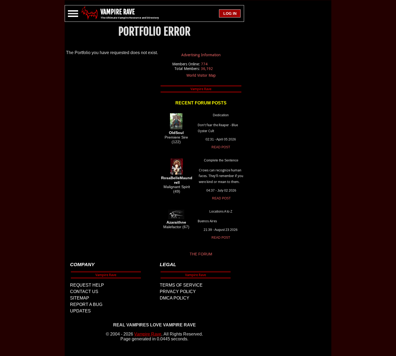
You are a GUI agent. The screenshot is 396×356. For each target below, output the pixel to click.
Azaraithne (176, 222)
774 (204, 64)
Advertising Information (201, 55)
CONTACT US (84, 291)
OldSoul (176, 133)
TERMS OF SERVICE (181, 285)
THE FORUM (201, 254)
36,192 (207, 68)
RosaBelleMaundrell (176, 180)
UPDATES (80, 311)
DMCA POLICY (174, 298)
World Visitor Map (201, 75)
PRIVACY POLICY (178, 291)
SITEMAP (79, 298)
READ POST (220, 147)
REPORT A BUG (86, 304)
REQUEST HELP (87, 285)
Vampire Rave (147, 334)
